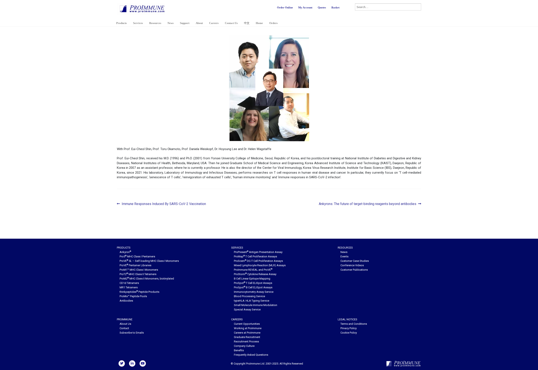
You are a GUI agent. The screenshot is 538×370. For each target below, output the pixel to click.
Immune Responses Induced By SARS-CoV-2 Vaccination (163, 204)
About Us (125, 323)
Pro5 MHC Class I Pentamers (137, 256)
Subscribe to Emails (132, 332)
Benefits (239, 350)
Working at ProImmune (247, 328)
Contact (124, 328)
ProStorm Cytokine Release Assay (255, 274)
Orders (273, 23)
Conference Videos (352, 265)
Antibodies (126, 300)
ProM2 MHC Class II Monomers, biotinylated (147, 278)
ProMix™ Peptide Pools (133, 296)
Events (344, 256)
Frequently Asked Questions (251, 354)
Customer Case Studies (354, 260)
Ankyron (125, 252)
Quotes (322, 7)
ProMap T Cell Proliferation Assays (255, 256)
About (199, 23)
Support (184, 23)
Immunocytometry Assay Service (253, 291)
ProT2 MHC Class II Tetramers (138, 274)
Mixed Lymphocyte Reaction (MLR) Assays (260, 265)
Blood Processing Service (249, 296)
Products (121, 23)
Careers (214, 23)
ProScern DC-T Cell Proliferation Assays (258, 260)
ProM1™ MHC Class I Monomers (139, 269)
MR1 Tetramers (129, 287)
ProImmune (124, 319)
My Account (305, 7)
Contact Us (231, 23)
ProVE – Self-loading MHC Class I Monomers (149, 260)
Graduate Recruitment (247, 337)
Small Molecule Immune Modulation (255, 305)
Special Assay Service (247, 309)
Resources (155, 23)
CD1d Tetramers (129, 283)
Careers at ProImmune (247, 332)
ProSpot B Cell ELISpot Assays (253, 287)
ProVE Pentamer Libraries (135, 265)
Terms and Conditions (353, 323)
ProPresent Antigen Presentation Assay (258, 252)
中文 (246, 23)
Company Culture (244, 345)
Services (138, 23)
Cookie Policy (348, 332)
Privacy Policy (348, 328)
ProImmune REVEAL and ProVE (253, 269)
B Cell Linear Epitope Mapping (252, 278)
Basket (335, 7)
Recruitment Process (246, 341)
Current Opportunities (247, 323)
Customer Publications (354, 269)
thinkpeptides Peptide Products (139, 291)
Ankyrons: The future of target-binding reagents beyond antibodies (367, 204)
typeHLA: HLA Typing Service (251, 300)
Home (259, 23)
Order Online (285, 7)
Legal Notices (347, 319)
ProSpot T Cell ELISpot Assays (253, 283)
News (170, 23)
